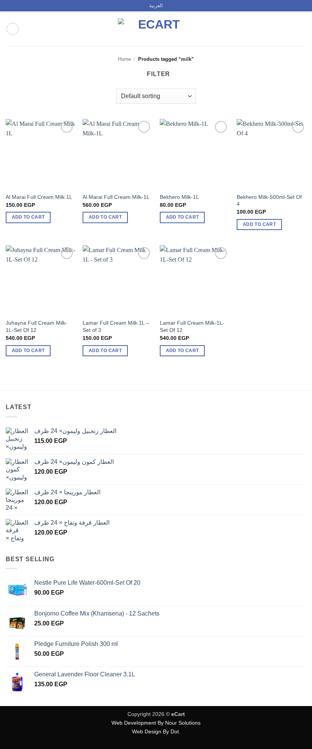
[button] (12, 29)
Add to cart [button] (28, 217)
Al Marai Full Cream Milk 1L (39, 197)
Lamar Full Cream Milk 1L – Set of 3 (116, 326)
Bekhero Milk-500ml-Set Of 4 (269, 200)
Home (124, 59)
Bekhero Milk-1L (179, 197)
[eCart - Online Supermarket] (156, 28)
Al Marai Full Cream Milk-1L (116, 197)
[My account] (289, 29)
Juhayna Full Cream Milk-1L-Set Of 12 (36, 326)
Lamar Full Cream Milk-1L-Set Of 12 (192, 326)
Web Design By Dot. (156, 731)
